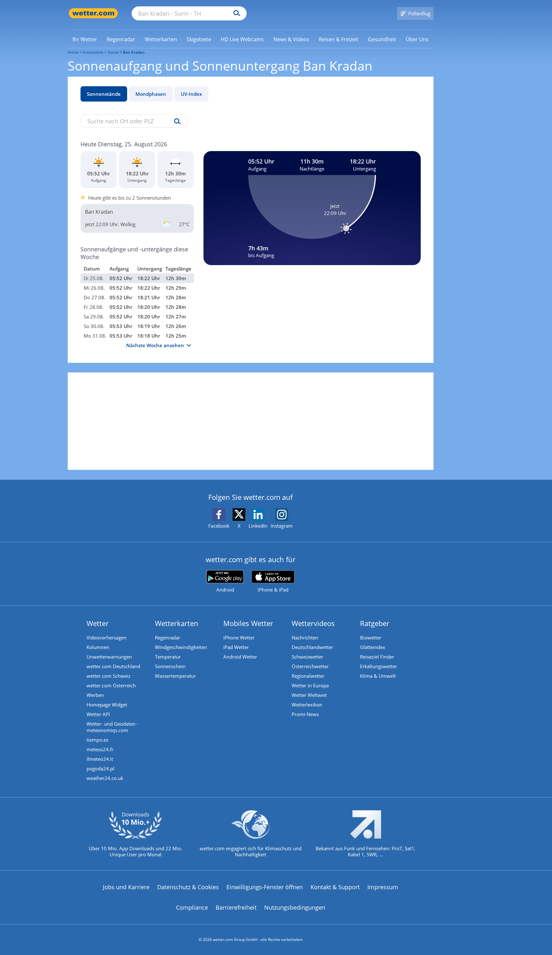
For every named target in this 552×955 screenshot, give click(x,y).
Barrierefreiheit (236, 907)
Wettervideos (313, 623)
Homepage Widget (107, 704)
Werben (95, 695)
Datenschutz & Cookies (188, 887)
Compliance (192, 907)
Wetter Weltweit (309, 695)
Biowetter (370, 637)
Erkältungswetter (378, 666)
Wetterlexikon (307, 704)
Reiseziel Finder (377, 656)
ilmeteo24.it (100, 759)
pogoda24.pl (100, 768)
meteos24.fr (100, 749)
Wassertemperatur (175, 676)
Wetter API (98, 714)
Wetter (98, 623)
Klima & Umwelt (378, 676)
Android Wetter (240, 656)
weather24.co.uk (105, 778)
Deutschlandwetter (312, 647)
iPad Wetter (236, 647)
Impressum (382, 887)
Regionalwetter (308, 676)
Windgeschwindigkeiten (181, 647)
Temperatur (168, 656)
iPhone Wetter (239, 637)
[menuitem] (85, 39)
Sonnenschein (170, 666)
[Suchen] (235, 13)
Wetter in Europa (310, 685)
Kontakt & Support (335, 887)
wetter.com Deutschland (113, 666)
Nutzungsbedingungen (294, 907)
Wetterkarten (176, 623)
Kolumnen (98, 647)
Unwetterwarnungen (109, 656)
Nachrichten (305, 637)
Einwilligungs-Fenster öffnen (264, 887)
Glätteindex (372, 647)
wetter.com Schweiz (108, 676)
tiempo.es (97, 740)
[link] (85, 39)
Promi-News (305, 714)
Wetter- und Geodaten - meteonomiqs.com (112, 727)
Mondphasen (150, 94)
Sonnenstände (104, 94)
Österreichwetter (310, 666)
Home (73, 52)
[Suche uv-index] (176, 122)
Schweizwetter (307, 656)
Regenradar (167, 637)
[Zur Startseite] (93, 13)
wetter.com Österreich (111, 685)
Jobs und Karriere (126, 887)
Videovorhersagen (106, 637)
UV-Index (191, 94)
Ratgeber (374, 623)
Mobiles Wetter (248, 623)
